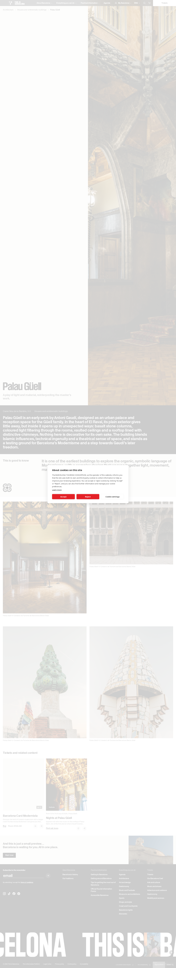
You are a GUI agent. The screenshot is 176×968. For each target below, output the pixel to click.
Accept (63, 496)
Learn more (56, 489)
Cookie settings (112, 496)
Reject (88, 496)
